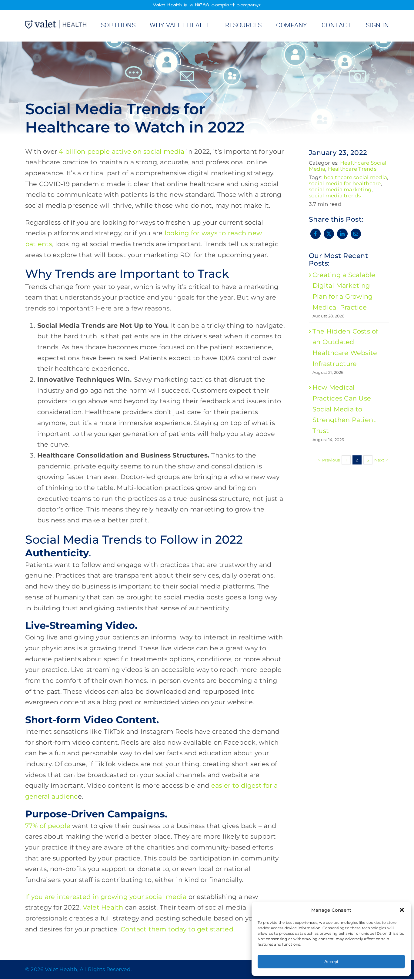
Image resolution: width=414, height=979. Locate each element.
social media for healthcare (345, 183)
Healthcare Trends (352, 169)
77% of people (47, 826)
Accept (331, 961)
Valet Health (103, 907)
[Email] (355, 233)
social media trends (335, 196)
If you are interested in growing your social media (106, 896)
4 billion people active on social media (121, 151)
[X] (329, 233)
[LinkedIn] (342, 233)
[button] (402, 910)
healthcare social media (355, 177)
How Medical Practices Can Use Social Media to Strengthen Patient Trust (344, 409)
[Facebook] (315, 233)
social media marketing (340, 189)
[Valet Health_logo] (55, 23)
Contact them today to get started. (178, 929)
